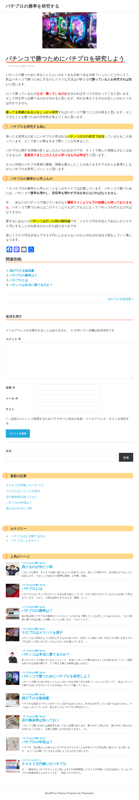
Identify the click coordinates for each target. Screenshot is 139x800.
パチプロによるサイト (25, 540)
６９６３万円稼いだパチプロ (24, 485)
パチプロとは (19, 280)
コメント (13, 339)
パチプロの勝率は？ (23, 275)
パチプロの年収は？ (19, 502)
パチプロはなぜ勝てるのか (20, 65)
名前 (10, 387)
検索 (9, 450)
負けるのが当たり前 (19, 508)
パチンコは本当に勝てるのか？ (31, 285)
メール (12, 398)
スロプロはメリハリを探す (23, 491)
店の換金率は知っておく (22, 496)
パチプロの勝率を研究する (32, 6)
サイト (10, 409)
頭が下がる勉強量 (22, 270)
